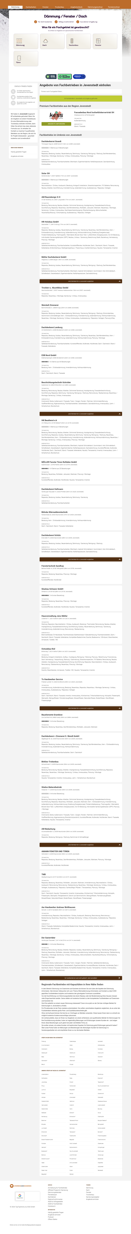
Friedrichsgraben (102, 1135)
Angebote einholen (17, 156)
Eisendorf (100, 1078)
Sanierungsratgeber (92, 1197)
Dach (88, 1190)
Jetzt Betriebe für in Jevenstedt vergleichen (81, 281)
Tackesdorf (72, 1132)
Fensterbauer (52, 1195)
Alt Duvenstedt (73, 1162)
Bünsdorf (100, 1132)
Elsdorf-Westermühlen (47, 1139)
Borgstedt (72, 1089)
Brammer (44, 1120)
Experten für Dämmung (86, 1025)
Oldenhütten (45, 1166)
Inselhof (72, 1105)
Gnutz (99, 1112)
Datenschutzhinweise (55, 1199)
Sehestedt (100, 1170)
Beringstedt (101, 1124)
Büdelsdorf (44, 1151)
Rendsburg (44, 1116)
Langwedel (100, 1166)
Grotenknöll (101, 1093)
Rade (71, 1078)
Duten (71, 1170)
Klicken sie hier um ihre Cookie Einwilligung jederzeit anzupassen (25, 1225)
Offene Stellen (52, 1219)
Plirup (43, 1086)
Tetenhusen (101, 1151)
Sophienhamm (73, 1147)
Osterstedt (100, 1097)
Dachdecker (52, 1197)
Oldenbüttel (101, 1116)
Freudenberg (73, 1074)
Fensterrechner (114, 7)
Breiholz (44, 1155)
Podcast (51, 1217)
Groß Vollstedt (73, 1143)
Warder (99, 1089)
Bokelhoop (100, 1074)
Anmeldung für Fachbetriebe (57, 1188)
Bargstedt (44, 1174)
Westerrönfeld (45, 1101)
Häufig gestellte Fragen (18, 152)
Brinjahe (44, 1124)
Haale (43, 1162)
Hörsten (44, 1097)
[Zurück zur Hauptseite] (27, 1186)
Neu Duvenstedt (74, 1151)
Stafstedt (44, 1112)
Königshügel (101, 1147)
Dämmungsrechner (95, 7)
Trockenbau (59, 7)
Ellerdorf (72, 1112)
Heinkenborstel (73, 1124)
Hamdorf (44, 1147)
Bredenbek (100, 1158)
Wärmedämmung (22, 121)
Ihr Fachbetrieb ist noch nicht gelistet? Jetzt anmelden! (81, 978)
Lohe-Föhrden (73, 1155)
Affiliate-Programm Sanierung (58, 1190)
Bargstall (72, 1139)
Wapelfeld (100, 1162)
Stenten (72, 1174)
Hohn (71, 1109)
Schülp (71, 1093)
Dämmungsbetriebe (54, 1192)
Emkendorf (72, 1116)
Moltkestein (44, 1078)
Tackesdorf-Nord (74, 1120)
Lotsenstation (45, 1074)
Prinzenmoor (73, 1158)
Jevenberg (44, 1082)
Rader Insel (44, 1170)
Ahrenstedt (72, 1097)
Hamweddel (45, 1105)
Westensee (100, 1143)
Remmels (72, 1128)
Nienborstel (73, 1086)
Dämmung (15, 7)
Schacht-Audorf (45, 1158)
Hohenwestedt (101, 1128)
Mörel (71, 1166)
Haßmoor (72, 1101)
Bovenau (100, 1109)
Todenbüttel (73, 1135)
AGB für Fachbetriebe (55, 1204)
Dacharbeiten (31, 7)
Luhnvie (44, 1089)
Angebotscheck (76, 7)
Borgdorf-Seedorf (102, 1120)
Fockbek (44, 1143)
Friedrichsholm (102, 1139)
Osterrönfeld (45, 1109)
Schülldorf (44, 1135)
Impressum (52, 1206)
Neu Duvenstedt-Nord (103, 1086)
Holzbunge (100, 1155)
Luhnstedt (44, 1128)
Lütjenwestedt (101, 1105)
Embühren (44, 1132)
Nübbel (43, 1093)
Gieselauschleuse (102, 1101)
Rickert (71, 1082)
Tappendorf (101, 1082)
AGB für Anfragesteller (55, 1201)
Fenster (45, 7)
